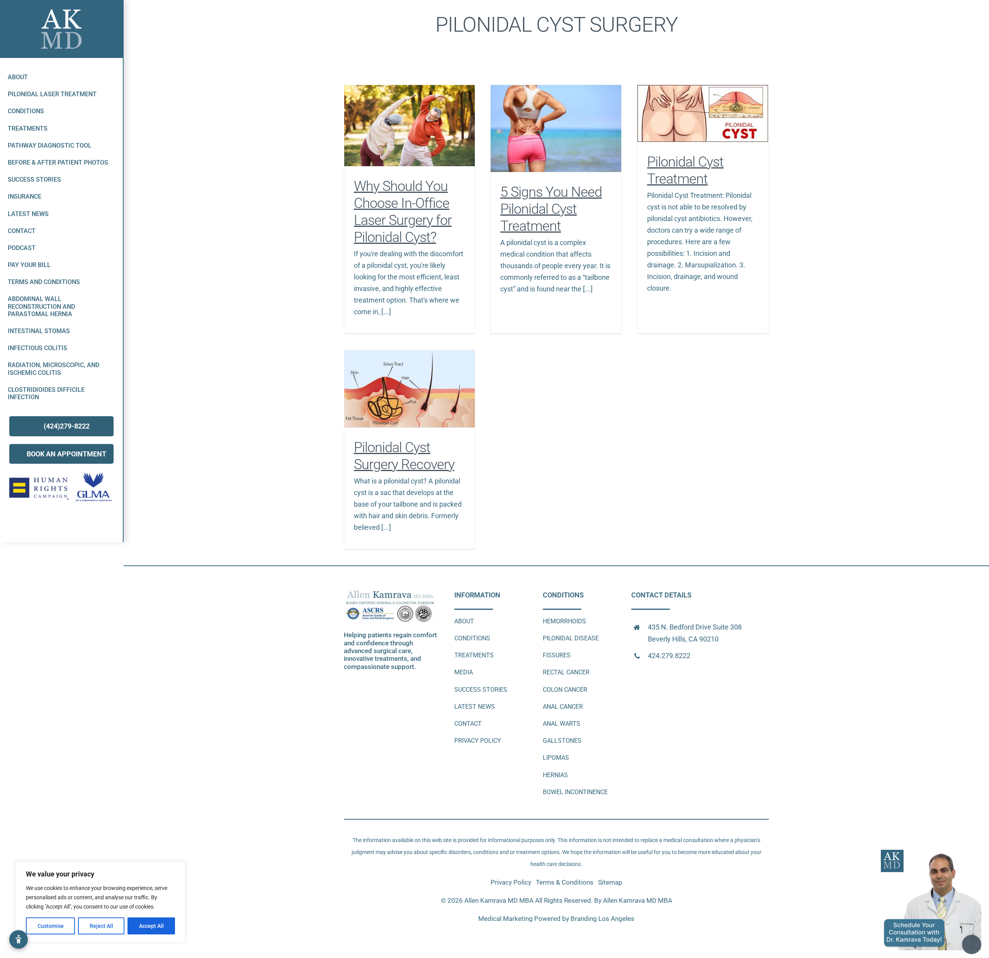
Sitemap (610, 882)
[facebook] (40, 522)
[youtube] (68, 522)
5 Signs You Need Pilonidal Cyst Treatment (556, 128)
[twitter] (54, 522)
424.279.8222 (669, 656)
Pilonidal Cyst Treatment (703, 113)
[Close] (975, 854)
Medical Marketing (505, 918)
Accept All (151, 926)
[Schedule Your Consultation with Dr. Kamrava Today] (931, 852)
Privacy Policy (512, 882)
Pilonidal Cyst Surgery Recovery (409, 388)
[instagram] (83, 522)
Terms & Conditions (565, 882)
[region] (100, 902)
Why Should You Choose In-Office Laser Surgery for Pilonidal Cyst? (409, 125)
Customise (50, 926)
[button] (18, 939)
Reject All (101, 926)
